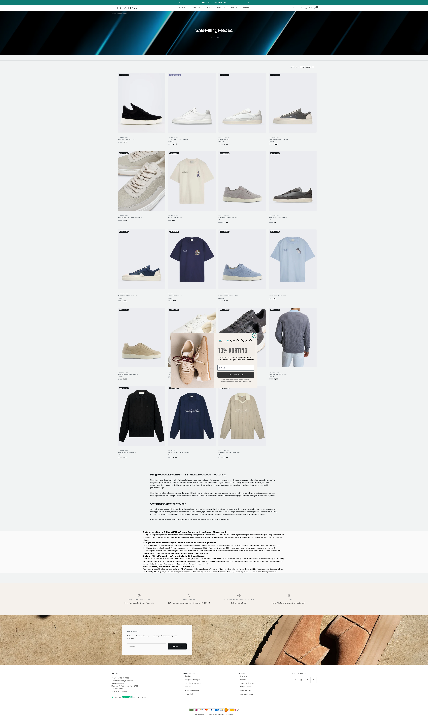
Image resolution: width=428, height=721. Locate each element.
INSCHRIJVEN (236, 374)
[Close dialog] (255, 335)
